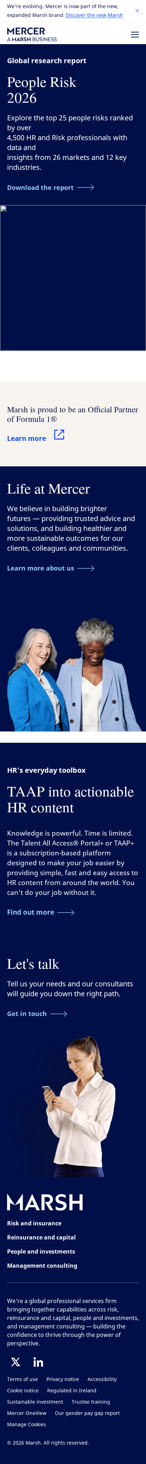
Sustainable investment (35, 1402)
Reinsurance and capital (41, 1237)
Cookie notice (23, 1390)
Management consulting (42, 1265)
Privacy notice (62, 1379)
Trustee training (91, 1402)
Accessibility (102, 1379)
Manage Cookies (26, 1424)
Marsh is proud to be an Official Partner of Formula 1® (72, 414)
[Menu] (135, 34)
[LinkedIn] (38, 1362)
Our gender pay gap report (87, 1413)
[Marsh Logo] (45, 1203)
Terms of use (22, 1379)
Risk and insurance (34, 1223)
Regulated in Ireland (71, 1390)
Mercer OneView (26, 1413)
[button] (137, 11)
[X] (15, 1362)
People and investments (41, 1251)
